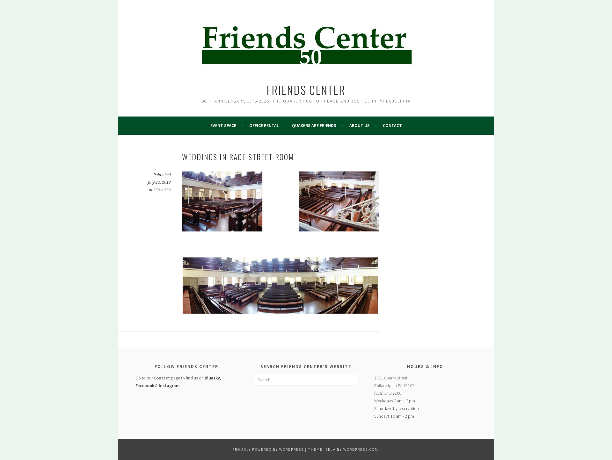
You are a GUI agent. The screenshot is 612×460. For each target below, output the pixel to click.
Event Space (223, 125)
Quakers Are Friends (314, 125)
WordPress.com (360, 449)
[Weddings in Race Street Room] (280, 312)
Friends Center (306, 89)
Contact (392, 125)
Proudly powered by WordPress (268, 449)
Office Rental (264, 125)
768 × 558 (162, 190)
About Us (359, 125)
